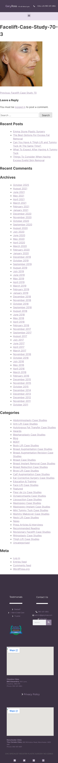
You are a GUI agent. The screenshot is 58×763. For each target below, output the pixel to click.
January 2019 (20, 292)
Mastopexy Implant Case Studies (31, 506)
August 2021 (20, 188)
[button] (29, 15)
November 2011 (22, 401)
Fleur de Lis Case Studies (27, 492)
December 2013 (22, 393)
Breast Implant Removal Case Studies (34, 463)
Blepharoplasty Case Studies (29, 434)
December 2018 (22, 296)
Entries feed (20, 561)
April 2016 (19, 368)
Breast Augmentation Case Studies (32, 449)
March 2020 (20, 246)
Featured (18, 488)
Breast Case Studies (24, 459)
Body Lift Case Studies (26, 445)
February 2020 (21, 249)
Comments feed (22, 565)
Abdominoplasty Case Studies (30, 420)
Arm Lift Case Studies (25, 423)
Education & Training (24, 481)
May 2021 (18, 195)
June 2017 (19, 343)
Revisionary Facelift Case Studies (32, 531)
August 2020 (20, 228)
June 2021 (19, 192)
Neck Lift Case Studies (26, 517)
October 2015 (21, 386)
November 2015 (22, 383)
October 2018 (21, 303)
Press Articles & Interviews (28, 524)
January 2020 (21, 253)
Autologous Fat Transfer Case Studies (34, 427)
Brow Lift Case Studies (26, 470)
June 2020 (19, 235)
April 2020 (19, 242)
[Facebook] (15, 760)
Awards (17, 431)
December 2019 (22, 256)
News (16, 521)
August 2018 (20, 310)
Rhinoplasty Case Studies (27, 535)
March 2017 (19, 350)
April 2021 (19, 199)
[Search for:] (19, 115)
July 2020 (18, 231)
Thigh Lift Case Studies (26, 539)
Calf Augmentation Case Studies (31, 474)
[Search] (48, 622)
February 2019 (21, 289)
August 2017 (20, 336)
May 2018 (18, 318)
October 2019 (21, 260)
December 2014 (22, 390)
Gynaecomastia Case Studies (29, 495)
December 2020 (22, 213)
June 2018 (19, 314)
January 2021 (20, 210)
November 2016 (22, 354)
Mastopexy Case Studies (27, 503)
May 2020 (19, 238)
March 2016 (19, 372)
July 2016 (18, 361)
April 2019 (19, 282)
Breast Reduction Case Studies (30, 467)
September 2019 (22, 264)
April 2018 (19, 321)
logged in (20, 107)
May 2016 (18, 364)
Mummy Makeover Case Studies (31, 513)
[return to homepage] (17, 6)
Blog (15, 438)
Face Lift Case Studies (25, 485)
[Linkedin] (34, 760)
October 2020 (21, 220)
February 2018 (21, 325)
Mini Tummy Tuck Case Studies (30, 510)
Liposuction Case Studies (27, 499)
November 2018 (22, 300)
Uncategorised (21, 542)
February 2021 (21, 206)
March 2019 (19, 285)
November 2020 (22, 217)
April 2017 (18, 346)
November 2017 (22, 328)
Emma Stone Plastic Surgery (29, 131)
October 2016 (21, 357)
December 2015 (22, 379)
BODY (16, 441)
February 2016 (21, 375)
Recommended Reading (26, 528)
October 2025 (21, 184)
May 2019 (18, 278)
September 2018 (22, 307)
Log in (16, 558)
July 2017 (18, 339)
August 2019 (20, 267)
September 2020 (22, 224)
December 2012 (22, 397)
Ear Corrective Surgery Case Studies (33, 477)
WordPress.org (21, 568)
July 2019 (18, 271)
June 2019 (19, 274)
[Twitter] (24, 760)
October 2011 (20, 404)
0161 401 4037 (17, 747)
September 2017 (22, 332)
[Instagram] (43, 760)
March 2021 (19, 202)
